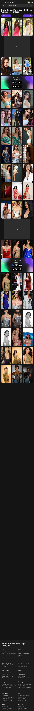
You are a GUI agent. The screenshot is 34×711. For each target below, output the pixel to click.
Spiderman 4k (22, 677)
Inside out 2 (5, 700)
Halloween (21, 706)
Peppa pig (9, 695)
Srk (3, 663)
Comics (20, 670)
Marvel (30, 673)
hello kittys (21, 666)
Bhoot (9, 663)
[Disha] (6, 66)
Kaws (9, 687)
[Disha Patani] (6, 27)
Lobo (28, 677)
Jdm (3, 673)
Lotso (10, 700)
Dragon (20, 684)
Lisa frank (28, 687)
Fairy (30, 684)
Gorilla (6, 653)
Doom (8, 710)
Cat (12, 652)
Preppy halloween (23, 710)
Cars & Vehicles (6, 670)
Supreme (25, 665)
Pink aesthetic (5, 685)
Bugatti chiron (5, 677)
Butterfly (4, 652)
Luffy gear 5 (25, 653)
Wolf (9, 652)
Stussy (27, 663)
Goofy (27, 700)
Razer (22, 663)
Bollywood (4, 661)
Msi (19, 663)
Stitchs (25, 673)
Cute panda (12, 653)
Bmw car (11, 676)
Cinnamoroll (26, 652)
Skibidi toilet (21, 695)
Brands (20, 661)
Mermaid (25, 684)
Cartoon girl (21, 687)
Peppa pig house (10, 697)
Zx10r (8, 674)
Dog (3, 653)
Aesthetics (9, 684)
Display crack (22, 698)
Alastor (20, 656)
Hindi (6, 663)
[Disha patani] (28, 66)
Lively (3, 695)
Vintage (5, 687)
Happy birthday (22, 708)
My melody (21, 655)
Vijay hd (4, 665)
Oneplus (27, 666)
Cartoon (20, 673)
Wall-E (3, 697)
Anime (20, 649)
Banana (20, 697)
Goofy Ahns (21, 700)
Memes (28, 695)
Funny (20, 693)
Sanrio (27, 655)
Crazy (24, 697)
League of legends (7, 708)
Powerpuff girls (22, 676)
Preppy (4, 684)
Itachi (19, 653)
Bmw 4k (4, 674)
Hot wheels (8, 673)
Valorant (4, 710)
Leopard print (6, 655)
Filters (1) (27, 15)
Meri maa (12, 665)
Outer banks (6, 698)
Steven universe (23, 674)
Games (4, 704)
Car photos (5, 676)
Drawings (20, 682)
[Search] (31, 5)
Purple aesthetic (6, 689)
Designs (4, 682)
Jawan (4, 666)
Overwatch (5, 706)
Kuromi (20, 652)
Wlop (20, 685)
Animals (4, 649)
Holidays (20, 704)
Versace (20, 665)
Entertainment (5, 693)
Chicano (25, 685)
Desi (8, 665)
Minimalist (13, 685)
